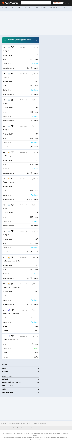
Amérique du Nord (14, 424)
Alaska (35, 424)
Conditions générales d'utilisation (12, 437)
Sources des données (35, 440)
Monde (3, 424)
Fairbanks (43, 424)
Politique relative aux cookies (42, 437)
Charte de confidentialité (28, 437)
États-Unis (26, 424)
